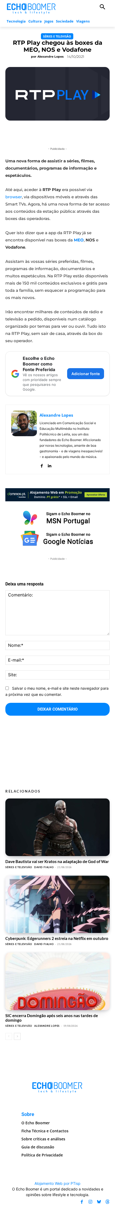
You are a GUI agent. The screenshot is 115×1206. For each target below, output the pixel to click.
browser (13, 196)
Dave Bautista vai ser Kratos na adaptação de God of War (57, 861)
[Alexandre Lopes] (24, 439)
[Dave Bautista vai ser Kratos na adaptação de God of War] (57, 827)
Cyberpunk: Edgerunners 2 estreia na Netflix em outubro (56, 938)
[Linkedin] (49, 464)
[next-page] (17, 1036)
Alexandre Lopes (50, 56)
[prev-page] (8, 1036)
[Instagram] (90, 1202)
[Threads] (107, 1202)
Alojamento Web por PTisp (57, 1183)
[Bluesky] (99, 1202)
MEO (79, 239)
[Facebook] (42, 464)
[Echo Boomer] (31, 8)
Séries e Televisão (57, 36)
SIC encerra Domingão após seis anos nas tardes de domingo (51, 1017)
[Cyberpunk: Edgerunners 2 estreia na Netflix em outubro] (57, 904)
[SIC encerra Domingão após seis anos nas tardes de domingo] (57, 981)
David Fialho (44, 867)
